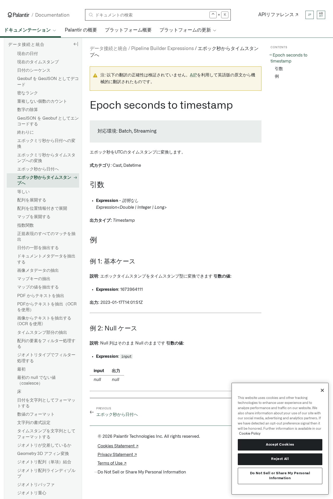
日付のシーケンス (33, 70)
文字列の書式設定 (33, 423)
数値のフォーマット (36, 414)
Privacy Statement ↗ (117, 455)
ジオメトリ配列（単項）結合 (44, 462)
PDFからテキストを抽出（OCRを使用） (46, 307)
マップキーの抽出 (33, 279)
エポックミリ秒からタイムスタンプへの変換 (46, 158)
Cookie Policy (249, 433)
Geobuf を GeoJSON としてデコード (48, 82)
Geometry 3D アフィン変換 (43, 454)
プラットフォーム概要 (128, 30)
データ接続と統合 (108, 48)
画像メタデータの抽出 (38, 270)
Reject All (280, 459)
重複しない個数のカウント (42, 101)
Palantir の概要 (81, 30)
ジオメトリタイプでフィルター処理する (46, 358)
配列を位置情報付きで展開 (42, 208)
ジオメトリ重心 (31, 493)
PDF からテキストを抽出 (40, 296)
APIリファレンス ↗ (278, 15)
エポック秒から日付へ (38, 169)
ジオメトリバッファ (36, 485)
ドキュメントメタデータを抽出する (46, 259)
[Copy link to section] (87, 105)
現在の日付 (27, 54)
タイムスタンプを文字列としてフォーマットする (46, 434)
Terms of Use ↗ (112, 463)
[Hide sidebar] (75, 44)
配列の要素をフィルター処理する (46, 344)
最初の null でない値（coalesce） (36, 380)
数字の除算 (27, 110)
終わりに (25, 132)
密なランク (27, 93)
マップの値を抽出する (38, 287)
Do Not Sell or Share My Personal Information (280, 476)
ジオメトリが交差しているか (44, 445)
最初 (21, 369)
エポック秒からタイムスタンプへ (44, 181)
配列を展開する (31, 200)
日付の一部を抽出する (38, 248)
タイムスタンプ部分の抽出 (42, 332)
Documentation (52, 15)
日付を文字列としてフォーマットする (46, 403)
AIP (193, 75)
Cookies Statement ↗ (118, 446)
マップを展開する (33, 217)
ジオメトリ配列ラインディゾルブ (46, 473)
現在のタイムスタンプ (38, 62)
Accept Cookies (280, 444)
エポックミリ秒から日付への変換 (46, 144)
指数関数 (25, 225)
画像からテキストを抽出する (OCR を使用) (44, 321)
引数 (279, 69)
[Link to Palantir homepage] (18, 14)
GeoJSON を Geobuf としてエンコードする (48, 121)
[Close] (322, 390)
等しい (23, 192)
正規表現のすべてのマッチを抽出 (46, 237)
